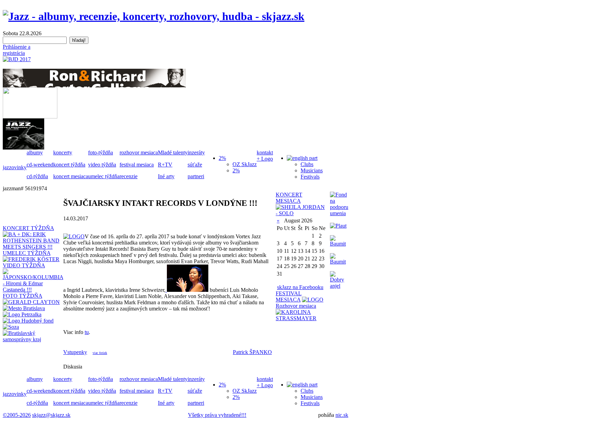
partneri (196, 176)
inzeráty (196, 152)
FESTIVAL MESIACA (289, 296)
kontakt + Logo (265, 156)
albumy (35, 152)
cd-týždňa (37, 176)
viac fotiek (100, 353)
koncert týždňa (69, 165)
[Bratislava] (24, 308)
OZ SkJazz (245, 164)
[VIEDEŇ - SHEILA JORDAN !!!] (301, 213)
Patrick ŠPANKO (252, 352)
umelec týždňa (104, 176)
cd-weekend (40, 165)
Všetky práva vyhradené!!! (217, 415)
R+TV (165, 165)
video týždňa (102, 165)
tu (87, 332)
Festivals (310, 177)
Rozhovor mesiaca (296, 306)
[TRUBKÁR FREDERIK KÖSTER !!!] (31, 259)
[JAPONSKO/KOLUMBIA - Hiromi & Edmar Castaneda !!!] (33, 290)
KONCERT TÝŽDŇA (28, 228)
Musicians (312, 170)
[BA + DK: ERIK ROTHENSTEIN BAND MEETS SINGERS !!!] (33, 247)
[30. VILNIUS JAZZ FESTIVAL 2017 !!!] (312, 300)
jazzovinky (15, 167)
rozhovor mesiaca (139, 152)
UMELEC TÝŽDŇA (26, 253)
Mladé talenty (173, 152)
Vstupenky (75, 352)
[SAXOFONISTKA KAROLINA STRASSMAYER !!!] (301, 318)
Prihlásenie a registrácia (16, 50)
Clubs (307, 164)
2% (236, 170)
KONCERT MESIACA (289, 198)
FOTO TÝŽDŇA (22, 296)
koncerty (62, 152)
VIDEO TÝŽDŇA (24, 265)
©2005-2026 (17, 415)
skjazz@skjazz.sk (51, 415)
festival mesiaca (137, 165)
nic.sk (341, 415)
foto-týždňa (100, 152)
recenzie (129, 176)
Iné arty (166, 176)
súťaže (195, 165)
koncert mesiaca (70, 176)
